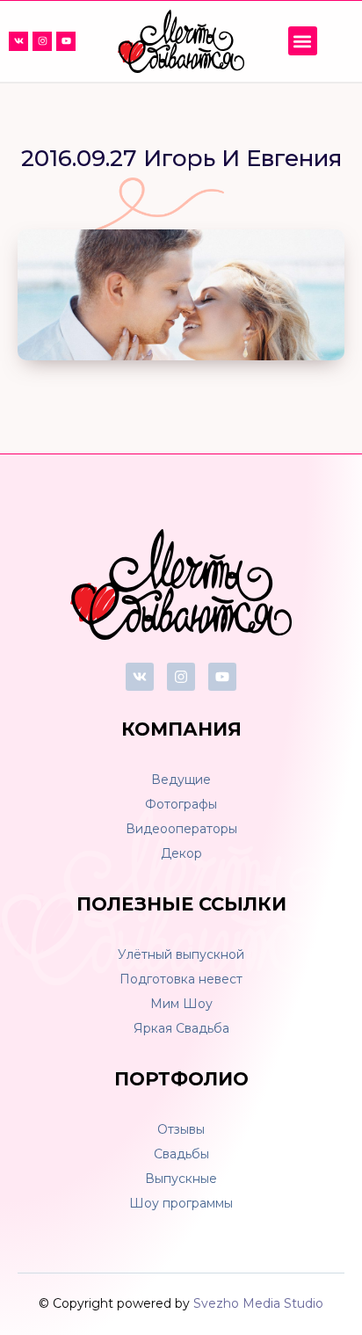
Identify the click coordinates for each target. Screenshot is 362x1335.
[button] (302, 40)
